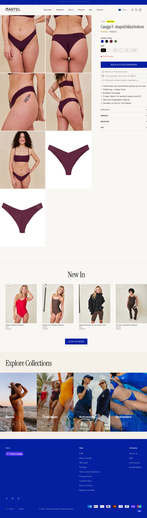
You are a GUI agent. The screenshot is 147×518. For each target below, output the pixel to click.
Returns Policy (86, 485)
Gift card (83, 462)
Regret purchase (87, 490)
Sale (90, 10)
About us (100, 10)
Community (134, 462)
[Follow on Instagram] (12, 498)
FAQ (81, 453)
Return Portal (85, 458)
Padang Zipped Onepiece (15, 325)
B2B (131, 458)
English (21, 509)
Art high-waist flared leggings (126, 325)
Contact (83, 467)
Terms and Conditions (89, 472)
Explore (11, 424)
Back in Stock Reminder (124, 65)
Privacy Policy (85, 476)
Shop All (81, 10)
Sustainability (135, 467)
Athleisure (60, 10)
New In (70, 10)
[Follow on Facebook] (7, 498)
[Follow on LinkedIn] (18, 498)
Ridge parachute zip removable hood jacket (92, 325)
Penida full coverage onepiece (53, 325)
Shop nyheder (76, 341)
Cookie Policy (85, 481)
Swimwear (48, 10)
